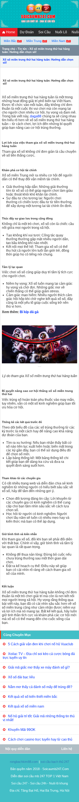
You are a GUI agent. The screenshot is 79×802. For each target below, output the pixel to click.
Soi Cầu (44, 32)
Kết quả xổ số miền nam (26, 706)
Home (10, 32)
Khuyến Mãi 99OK (21, 729)
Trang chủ (8, 48)
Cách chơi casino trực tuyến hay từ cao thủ (40, 739)
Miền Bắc (10, 41)
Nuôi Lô (61, 32)
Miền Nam (58, 41)
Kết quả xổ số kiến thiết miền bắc (32, 696)
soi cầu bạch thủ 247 (55, 761)
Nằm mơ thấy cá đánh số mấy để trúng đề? (40, 687)
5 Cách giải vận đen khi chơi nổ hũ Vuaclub (40, 644)
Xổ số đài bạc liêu (21, 677)
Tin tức (22, 48)
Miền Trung (34, 41)
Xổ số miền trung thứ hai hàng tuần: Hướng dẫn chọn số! (38, 61)
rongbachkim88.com (24, 761)
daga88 (35, 116)
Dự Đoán (27, 32)
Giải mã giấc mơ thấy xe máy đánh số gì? (39, 667)
